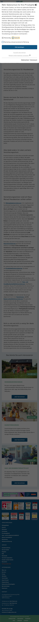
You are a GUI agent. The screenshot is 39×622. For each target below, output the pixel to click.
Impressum (33, 60)
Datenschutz (25, 60)
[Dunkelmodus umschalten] (36, 5)
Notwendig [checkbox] (7, 38)
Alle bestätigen (19, 47)
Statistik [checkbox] (16, 38)
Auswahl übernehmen (19, 52)
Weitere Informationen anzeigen (19, 55)
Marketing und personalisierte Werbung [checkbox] (16, 42)
